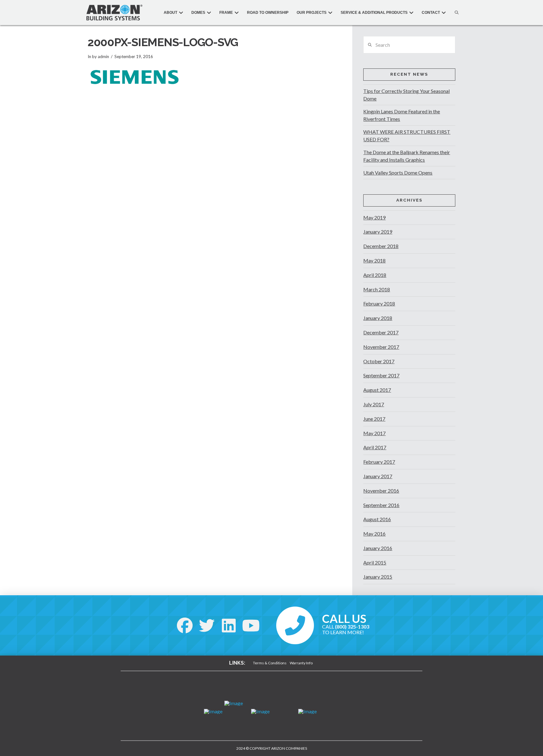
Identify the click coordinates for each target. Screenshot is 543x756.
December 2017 (380, 332)
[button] (455, 13)
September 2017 (381, 375)
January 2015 (377, 577)
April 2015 (374, 562)
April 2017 (374, 447)
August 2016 (377, 519)
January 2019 (377, 232)
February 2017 (379, 462)
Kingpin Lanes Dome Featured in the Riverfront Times (401, 115)
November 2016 (381, 491)
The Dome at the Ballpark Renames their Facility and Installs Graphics (406, 156)
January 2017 (377, 476)
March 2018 (376, 289)
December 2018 (380, 246)
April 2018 (374, 275)
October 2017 (378, 361)
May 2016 (374, 534)
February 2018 (379, 303)
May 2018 (374, 260)
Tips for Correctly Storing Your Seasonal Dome (406, 94)
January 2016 (377, 548)
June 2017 (374, 419)
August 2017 (377, 390)
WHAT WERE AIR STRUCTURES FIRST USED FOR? (406, 135)
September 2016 (381, 505)
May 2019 (374, 217)
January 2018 (377, 318)
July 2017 (373, 404)
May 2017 (374, 433)
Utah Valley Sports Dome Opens (397, 173)
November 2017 (381, 347)
